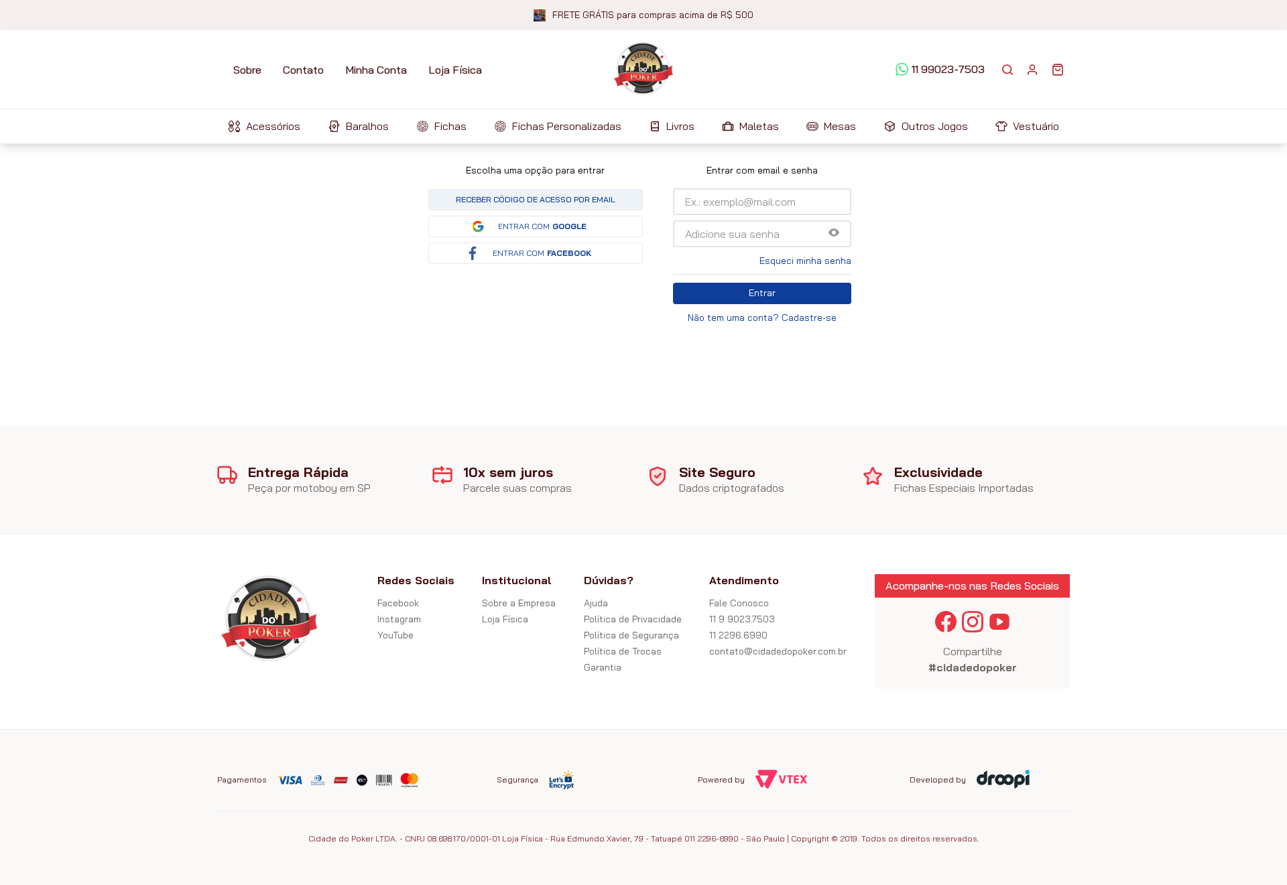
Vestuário (1036, 126)
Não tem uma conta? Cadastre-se (762, 317)
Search (1007, 70)
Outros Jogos (935, 126)
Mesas (840, 126)
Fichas (450, 126)
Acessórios (273, 126)
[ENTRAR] (1032, 70)
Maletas (759, 126)
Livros (680, 126)
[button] (834, 233)
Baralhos (367, 126)
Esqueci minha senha (805, 260)
